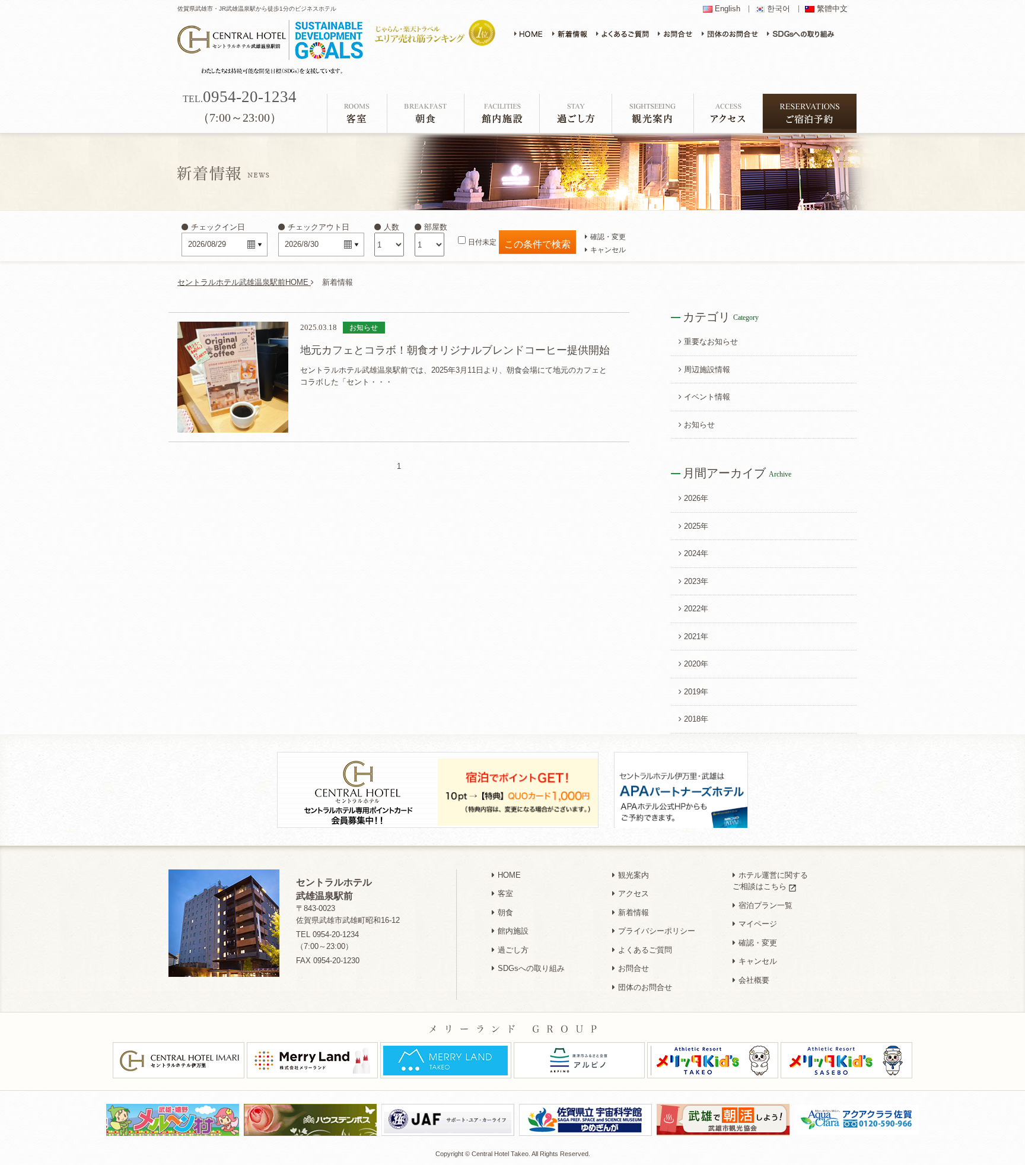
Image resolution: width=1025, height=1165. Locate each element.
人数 (391, 227)
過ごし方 (513, 949)
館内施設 (513, 930)
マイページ (757, 923)
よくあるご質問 (645, 949)
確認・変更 (608, 236)
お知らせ (699, 424)
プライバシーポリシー (656, 930)
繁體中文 (832, 8)
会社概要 (753, 980)
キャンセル (608, 249)
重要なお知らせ (711, 341)
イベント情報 (707, 396)
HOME (509, 875)
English (727, 8)
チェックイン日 (218, 227)
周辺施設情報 (707, 369)
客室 (505, 893)
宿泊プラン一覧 (765, 905)
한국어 (778, 8)
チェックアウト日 (318, 227)
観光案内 (633, 875)
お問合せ (633, 968)
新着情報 (633, 912)
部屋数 (435, 227)
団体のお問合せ (645, 987)
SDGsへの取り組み (531, 968)
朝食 (505, 912)
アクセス (633, 893)
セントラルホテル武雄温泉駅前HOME (244, 282)
